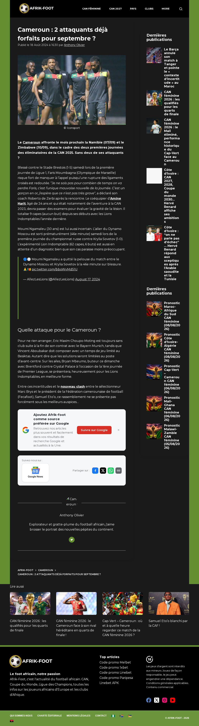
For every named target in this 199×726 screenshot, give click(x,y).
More (165, 8)
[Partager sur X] (103, 470)
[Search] (180, 8)
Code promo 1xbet (114, 667)
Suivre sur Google (94, 430)
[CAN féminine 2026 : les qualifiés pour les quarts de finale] (30, 603)
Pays (133, 8)
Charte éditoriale (49, 715)
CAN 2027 (115, 8)
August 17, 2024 (87, 279)
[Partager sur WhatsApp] (111, 470)
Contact (100, 715)
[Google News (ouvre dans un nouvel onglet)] (35, 472)
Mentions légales (78, 715)
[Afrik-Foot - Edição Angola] (12, 721)
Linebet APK (109, 683)
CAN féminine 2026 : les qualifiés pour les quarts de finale (29, 625)
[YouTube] (172, 700)
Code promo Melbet (115, 662)
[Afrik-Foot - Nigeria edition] (113, 715)
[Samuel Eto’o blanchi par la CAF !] (169, 603)
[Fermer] (118, 430)
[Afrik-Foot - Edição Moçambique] (130, 715)
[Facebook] (148, 700)
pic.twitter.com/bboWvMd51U (55, 269)
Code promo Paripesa (116, 678)
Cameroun (31, 142)
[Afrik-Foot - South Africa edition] (121, 715)
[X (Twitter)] (156, 700)
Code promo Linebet (116, 672)
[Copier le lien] (118, 470)
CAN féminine (91, 8)
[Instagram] (164, 700)
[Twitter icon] (72, 540)
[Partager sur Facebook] (95, 470)
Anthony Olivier (74, 45)
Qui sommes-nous (21, 715)
